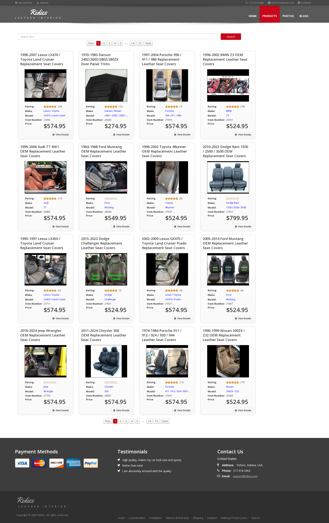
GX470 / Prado (173, 299)
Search (256, 518)
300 (107, 391)
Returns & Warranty (177, 518)
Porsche (169, 111)
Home (253, 16)
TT (45, 207)
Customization (137, 518)
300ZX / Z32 (232, 391)
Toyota (169, 202)
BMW (229, 111)
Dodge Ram (232, 202)
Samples (44, 3)
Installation (155, 518)
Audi (46, 202)
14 (132, 43)
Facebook (306, 3)
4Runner (169, 207)
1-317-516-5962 (256, 3)
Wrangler (49, 391)
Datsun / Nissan (113, 111)
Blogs (303, 16)
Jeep (46, 386)
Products (269, 16)
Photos (288, 16)
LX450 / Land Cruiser (55, 299)
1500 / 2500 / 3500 (236, 207)
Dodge (108, 294)
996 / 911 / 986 (173, 115)
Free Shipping (25, 3)
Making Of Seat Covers (234, 518)
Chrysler (109, 386)
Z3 (227, 115)
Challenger (110, 299)
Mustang (109, 207)
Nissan (229, 386)
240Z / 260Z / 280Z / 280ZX (119, 115)
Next (148, 43)
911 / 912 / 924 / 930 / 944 (179, 391)
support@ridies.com (283, 3)
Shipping (198, 518)
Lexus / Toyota (51, 111)
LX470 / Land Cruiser (55, 115)
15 (139, 43)
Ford (107, 202)
